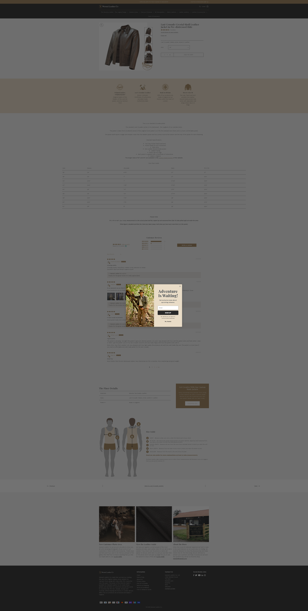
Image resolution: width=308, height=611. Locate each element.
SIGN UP (168, 313)
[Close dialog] (180, 286)
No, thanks (168, 321)
